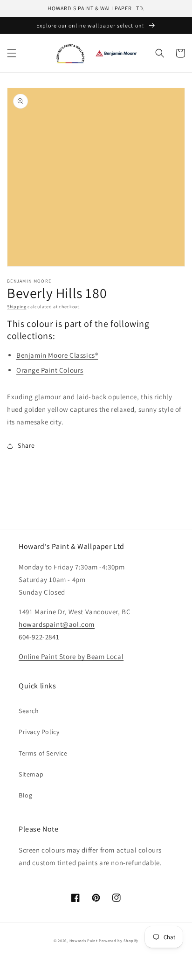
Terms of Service (43, 753)
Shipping (17, 307)
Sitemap (31, 774)
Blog (25, 795)
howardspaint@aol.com (57, 624)
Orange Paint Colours (49, 370)
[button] (11, 53)
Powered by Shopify (118, 940)
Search (29, 711)
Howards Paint (83, 940)
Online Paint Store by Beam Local (71, 656)
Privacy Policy (39, 732)
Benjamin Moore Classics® (57, 355)
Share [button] (26, 445)
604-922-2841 (39, 636)
